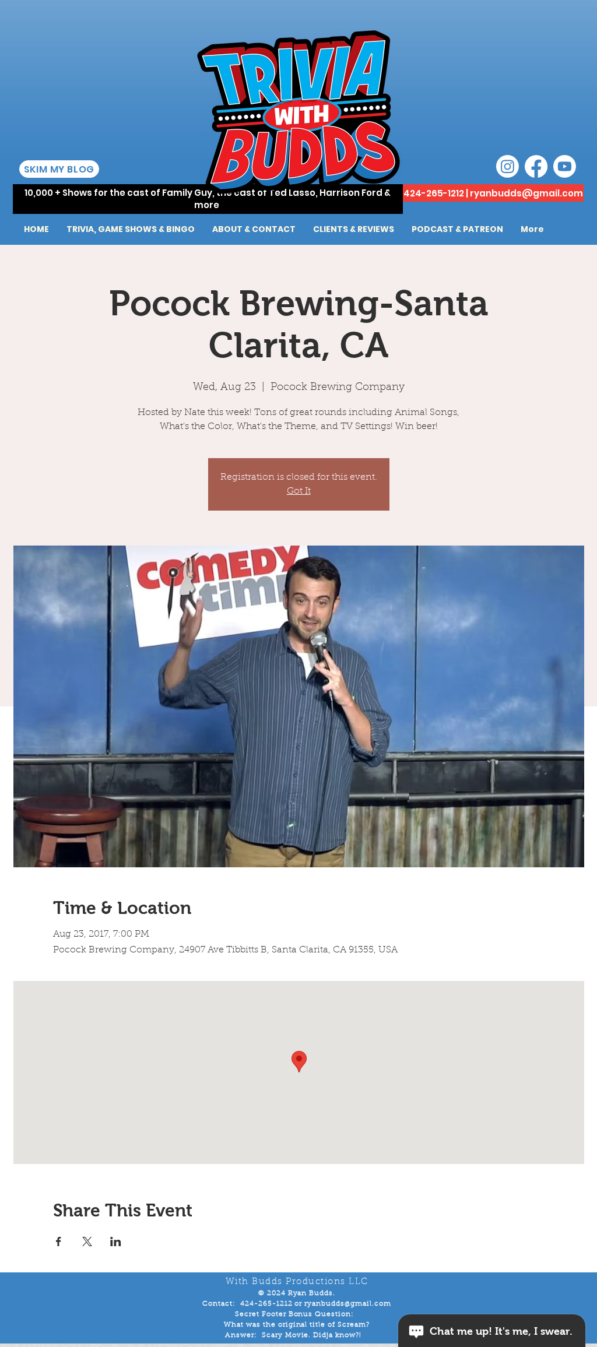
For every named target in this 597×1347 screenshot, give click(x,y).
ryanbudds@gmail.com (526, 193)
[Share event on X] (87, 1241)
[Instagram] (507, 166)
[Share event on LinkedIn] (115, 1241)
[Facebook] (536, 166)
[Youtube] (564, 166)
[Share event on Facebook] (58, 1241)
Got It (299, 491)
